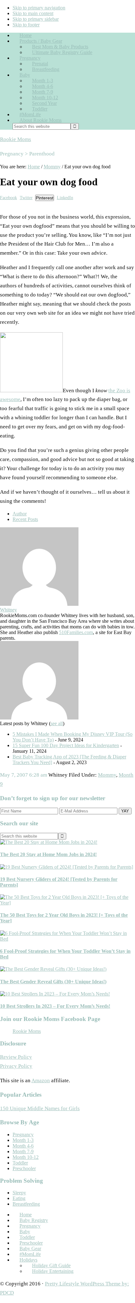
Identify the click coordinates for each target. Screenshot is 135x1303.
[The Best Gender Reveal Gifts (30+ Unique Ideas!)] (53, 969)
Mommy (107, 775)
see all (57, 723)
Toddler (20, 1162)
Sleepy (19, 1192)
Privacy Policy (16, 1066)
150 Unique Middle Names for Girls (40, 1108)
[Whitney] (39, 604)
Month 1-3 (23, 1140)
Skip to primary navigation (39, 7)
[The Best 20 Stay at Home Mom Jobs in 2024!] (48, 842)
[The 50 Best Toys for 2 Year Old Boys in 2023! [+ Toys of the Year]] (67, 902)
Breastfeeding (26, 1204)
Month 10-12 (26, 1157)
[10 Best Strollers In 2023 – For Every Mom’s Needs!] (55, 993)
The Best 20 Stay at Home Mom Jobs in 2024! (48, 854)
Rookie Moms (15, 139)
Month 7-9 (23, 1151)
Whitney (8, 609)
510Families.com (76, 632)
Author (20, 513)
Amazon (40, 1080)
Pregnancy (23, 1134)
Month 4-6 (23, 1145)
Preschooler (24, 1168)
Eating (19, 1198)
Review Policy (16, 1057)
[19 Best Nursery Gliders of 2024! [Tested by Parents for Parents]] (66, 867)
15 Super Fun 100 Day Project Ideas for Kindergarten (66, 745)
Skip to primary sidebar (36, 19)
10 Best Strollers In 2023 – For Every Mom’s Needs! (55, 1006)
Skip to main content (33, 13)
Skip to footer (26, 24)
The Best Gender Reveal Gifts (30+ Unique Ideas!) (53, 981)
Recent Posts (25, 519)
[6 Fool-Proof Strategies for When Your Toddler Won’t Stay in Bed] (67, 939)
